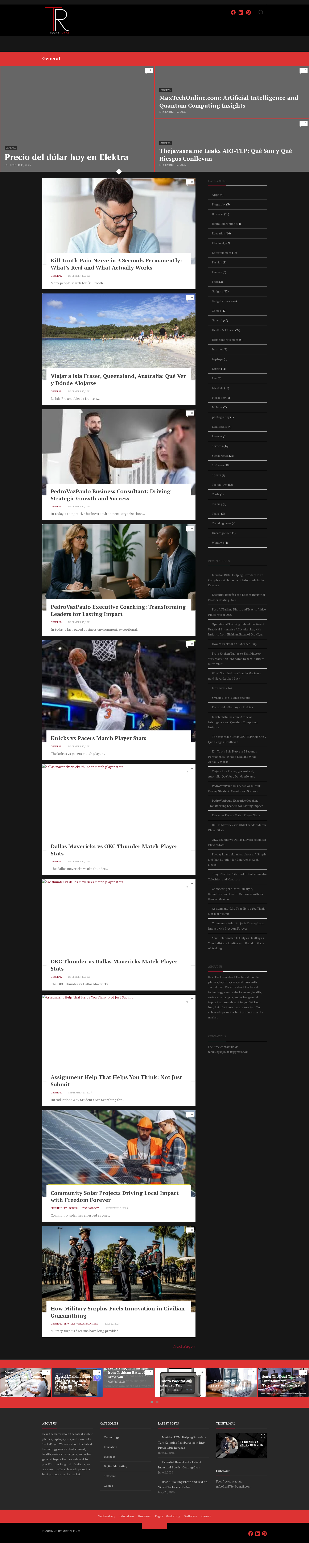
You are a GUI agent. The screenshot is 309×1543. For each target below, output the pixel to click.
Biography (219, 204)
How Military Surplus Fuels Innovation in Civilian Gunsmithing (118, 1312)
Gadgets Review (222, 301)
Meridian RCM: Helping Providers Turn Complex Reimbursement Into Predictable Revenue (236, 580)
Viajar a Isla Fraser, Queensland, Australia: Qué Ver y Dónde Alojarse (118, 379)
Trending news (221, 523)
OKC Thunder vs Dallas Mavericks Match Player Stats (114, 965)
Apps (215, 195)
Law (214, 378)
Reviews (217, 436)
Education (218, 233)
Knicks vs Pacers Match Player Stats (98, 738)
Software (218, 465)
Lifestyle (217, 388)
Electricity (59, 1208)
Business (217, 214)
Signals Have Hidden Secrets (231, 698)
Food (215, 282)
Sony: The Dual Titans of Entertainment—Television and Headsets (281, 1375)
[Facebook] (233, 12)
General (11, 147)
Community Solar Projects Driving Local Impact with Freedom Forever (115, 1196)
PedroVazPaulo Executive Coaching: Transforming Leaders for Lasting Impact (118, 610)
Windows (218, 543)
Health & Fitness (223, 330)
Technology (90, 1208)
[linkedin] (240, 12)
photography (221, 417)
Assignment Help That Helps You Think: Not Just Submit (116, 1080)
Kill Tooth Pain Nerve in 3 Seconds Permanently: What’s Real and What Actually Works (116, 264)
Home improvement (225, 340)
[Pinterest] (248, 12)
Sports (216, 475)
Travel (216, 514)
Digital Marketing (223, 224)
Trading (217, 504)
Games (216, 311)
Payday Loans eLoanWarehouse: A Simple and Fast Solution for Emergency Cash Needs (237, 859)
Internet (217, 349)
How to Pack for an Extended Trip (234, 644)
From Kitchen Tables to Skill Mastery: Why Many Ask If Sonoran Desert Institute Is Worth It (236, 658)
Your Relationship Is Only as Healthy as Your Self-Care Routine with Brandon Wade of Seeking (236, 943)
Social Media (220, 456)
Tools (215, 494)
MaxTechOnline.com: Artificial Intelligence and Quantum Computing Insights (233, 722)
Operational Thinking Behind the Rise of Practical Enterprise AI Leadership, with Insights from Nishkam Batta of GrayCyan (236, 629)
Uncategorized (87, 1323)
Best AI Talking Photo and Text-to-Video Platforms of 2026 (76, 1373)
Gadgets (217, 291)
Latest (216, 369)
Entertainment (221, 253)
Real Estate (219, 427)
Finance (217, 272)
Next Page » (184, 1346)
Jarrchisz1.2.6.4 (222, 688)
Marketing (219, 398)
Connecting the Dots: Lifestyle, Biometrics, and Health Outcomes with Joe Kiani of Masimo (236, 894)
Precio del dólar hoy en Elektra (23, 68)
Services (69, 1323)
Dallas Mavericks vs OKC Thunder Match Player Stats (114, 850)
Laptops (217, 359)
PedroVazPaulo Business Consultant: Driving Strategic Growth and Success (110, 495)
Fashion (217, 262)
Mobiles (217, 407)
